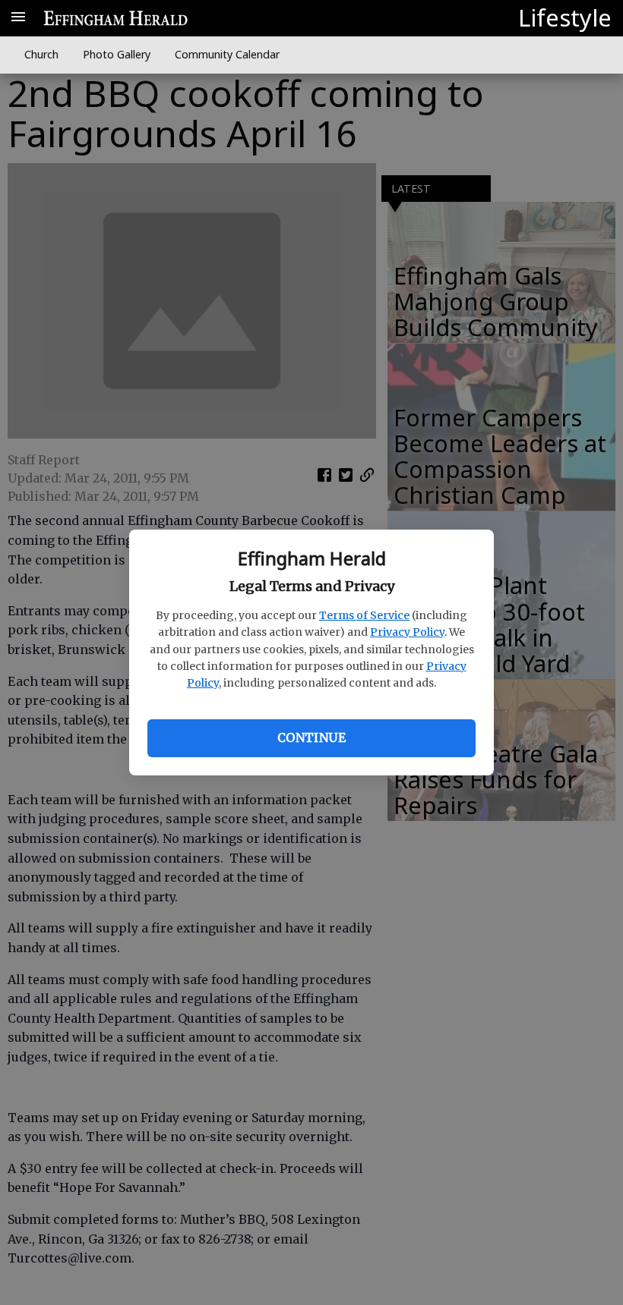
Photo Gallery (116, 54)
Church (41, 54)
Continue (311, 737)
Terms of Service (364, 615)
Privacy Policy (407, 632)
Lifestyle (565, 17)
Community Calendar (227, 54)
